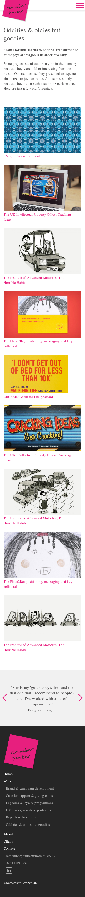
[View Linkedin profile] (42, 871)
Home (8, 773)
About (8, 833)
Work (8, 781)
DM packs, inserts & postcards (28, 810)
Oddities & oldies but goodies (28, 824)
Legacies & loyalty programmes (29, 802)
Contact (9, 848)
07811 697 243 (17, 862)
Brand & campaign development (30, 788)
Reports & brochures (21, 817)
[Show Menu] (80, 5)
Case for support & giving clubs (29, 795)
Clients (9, 841)
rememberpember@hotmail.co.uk (30, 855)
